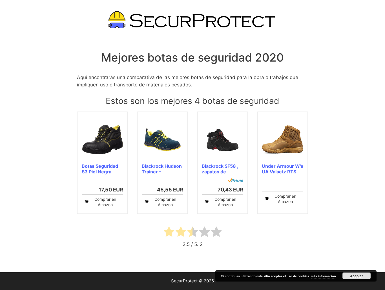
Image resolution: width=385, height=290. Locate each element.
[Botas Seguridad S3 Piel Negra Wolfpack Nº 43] (102, 139)
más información (323, 276)
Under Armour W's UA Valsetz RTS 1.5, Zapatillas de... (282, 169)
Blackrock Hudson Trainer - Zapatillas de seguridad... (162, 169)
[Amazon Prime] (235, 180)
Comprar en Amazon (105, 202)
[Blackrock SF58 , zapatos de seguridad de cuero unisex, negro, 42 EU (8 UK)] (222, 139)
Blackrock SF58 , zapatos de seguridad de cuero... (220, 169)
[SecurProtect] (193, 19)
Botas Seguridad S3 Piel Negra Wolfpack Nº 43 (100, 169)
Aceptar (356, 275)
